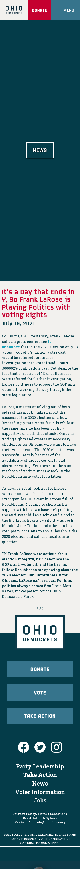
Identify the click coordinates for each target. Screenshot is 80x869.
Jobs (40, 800)
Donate (39, 10)
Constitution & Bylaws (40, 818)
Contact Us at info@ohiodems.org (40, 822)
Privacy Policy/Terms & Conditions (40, 814)
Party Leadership (40, 766)
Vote (40, 692)
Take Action (40, 716)
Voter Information (40, 792)
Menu (69, 10)
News (40, 783)
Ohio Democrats (14, 10)
